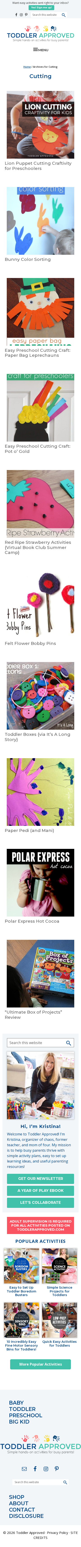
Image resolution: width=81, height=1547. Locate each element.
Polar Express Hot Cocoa (32, 921)
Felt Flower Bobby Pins (30, 643)
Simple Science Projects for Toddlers (59, 1291)
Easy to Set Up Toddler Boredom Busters (21, 1291)
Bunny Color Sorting (28, 259)
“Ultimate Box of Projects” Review (33, 1015)
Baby (16, 1403)
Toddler (22, 1409)
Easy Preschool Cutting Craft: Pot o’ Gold (37, 449)
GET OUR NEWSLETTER (40, 1178)
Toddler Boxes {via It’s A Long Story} (37, 737)
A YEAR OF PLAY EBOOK (41, 1190)
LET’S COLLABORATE (40, 1202)
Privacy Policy (57, 1532)
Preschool (25, 1416)
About (19, 1504)
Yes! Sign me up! (41, 7)
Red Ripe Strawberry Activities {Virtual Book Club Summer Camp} (38, 547)
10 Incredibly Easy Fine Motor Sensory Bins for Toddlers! (21, 1345)
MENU (43, 50)
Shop (16, 1497)
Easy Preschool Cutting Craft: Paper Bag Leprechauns (37, 353)
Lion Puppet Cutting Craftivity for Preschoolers (38, 166)
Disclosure (26, 1516)
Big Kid (19, 1422)
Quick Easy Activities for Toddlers (59, 1344)
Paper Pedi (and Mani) (29, 830)
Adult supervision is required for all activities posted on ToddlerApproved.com (41, 1225)
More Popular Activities (40, 1364)
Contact (22, 1510)
